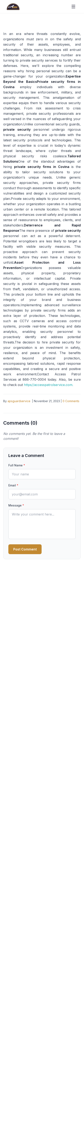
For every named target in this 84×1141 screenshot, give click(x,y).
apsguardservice (19, 401)
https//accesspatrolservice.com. (48, 385)
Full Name (16, 465)
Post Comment (25, 549)
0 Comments (71, 401)
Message (16, 505)
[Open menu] (73, 6)
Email (13, 485)
